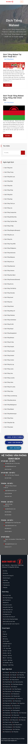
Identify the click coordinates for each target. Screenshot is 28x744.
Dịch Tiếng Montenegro (10, 413)
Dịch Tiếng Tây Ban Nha (10, 221)
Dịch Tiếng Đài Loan (9, 176)
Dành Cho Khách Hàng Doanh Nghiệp (10, 619)
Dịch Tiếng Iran (8, 301)
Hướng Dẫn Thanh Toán (8, 607)
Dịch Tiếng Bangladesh (10, 333)
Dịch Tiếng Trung (8, 172)
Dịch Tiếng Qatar (8, 427)
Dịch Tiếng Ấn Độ (9, 324)
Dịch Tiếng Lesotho (9, 377)
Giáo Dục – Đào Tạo (7, 653)
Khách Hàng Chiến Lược (8, 609)
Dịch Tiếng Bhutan (9, 337)
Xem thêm (7, 85)
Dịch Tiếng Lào (8, 208)
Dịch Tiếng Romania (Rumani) (12, 279)
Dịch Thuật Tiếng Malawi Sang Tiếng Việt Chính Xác (13, 98)
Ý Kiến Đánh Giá (6, 585)
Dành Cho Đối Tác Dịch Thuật (9, 621)
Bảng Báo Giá (5, 602)
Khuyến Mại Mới (6, 582)
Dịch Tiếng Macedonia (10, 400)
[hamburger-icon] (21, 2)
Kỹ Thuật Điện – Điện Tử (8, 662)
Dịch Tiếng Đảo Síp (9, 422)
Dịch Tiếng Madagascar (10, 404)
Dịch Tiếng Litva (8, 373)
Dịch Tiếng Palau (8, 418)
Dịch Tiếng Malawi (9, 59)
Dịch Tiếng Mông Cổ (9, 310)
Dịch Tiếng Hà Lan (9, 261)
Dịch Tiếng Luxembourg (10, 395)
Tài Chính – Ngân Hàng (7, 660)
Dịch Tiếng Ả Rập (8, 225)
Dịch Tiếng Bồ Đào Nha (10, 216)
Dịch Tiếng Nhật (8, 181)
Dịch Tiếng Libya (8, 391)
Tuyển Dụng (5, 580)
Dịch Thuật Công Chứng (8, 597)
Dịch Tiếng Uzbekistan (10, 319)
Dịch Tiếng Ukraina (9, 270)
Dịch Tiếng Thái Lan (9, 203)
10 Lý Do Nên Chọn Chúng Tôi (9, 616)
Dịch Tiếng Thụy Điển (10, 243)
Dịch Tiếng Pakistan (9, 315)
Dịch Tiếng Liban (8, 382)
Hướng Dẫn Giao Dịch (7, 604)
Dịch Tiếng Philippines (10, 248)
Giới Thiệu (5, 570)
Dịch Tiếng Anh (8, 167)
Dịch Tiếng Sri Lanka (9, 386)
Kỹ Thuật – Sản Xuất (7, 650)
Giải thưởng (5, 573)
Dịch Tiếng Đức (8, 194)
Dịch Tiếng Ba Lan (9, 234)
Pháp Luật (5, 634)
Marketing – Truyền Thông (8, 664)
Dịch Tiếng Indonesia (9, 252)
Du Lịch (4, 631)
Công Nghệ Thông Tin (7, 643)
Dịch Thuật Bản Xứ (7, 600)
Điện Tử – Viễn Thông (7, 657)
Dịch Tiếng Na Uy (8, 284)
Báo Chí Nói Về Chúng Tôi (8, 575)
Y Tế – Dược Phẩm (7, 648)
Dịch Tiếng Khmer (9, 306)
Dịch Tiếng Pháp (8, 190)
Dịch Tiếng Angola (9, 346)
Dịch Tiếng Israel (8, 297)
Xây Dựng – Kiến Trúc (7, 655)
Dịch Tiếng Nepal (8, 328)
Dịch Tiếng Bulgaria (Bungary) (12, 230)
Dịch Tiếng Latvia (8, 368)
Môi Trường (5, 638)
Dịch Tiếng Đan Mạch (9, 275)
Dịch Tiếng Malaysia (9, 257)
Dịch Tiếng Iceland (9, 355)
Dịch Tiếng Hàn (8, 185)
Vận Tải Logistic (6, 641)
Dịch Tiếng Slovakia (9, 292)
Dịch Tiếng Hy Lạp (9, 364)
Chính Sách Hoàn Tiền (7, 612)
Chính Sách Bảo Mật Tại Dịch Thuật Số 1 (11, 623)
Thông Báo (5, 587)
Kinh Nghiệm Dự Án (7, 614)
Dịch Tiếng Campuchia (10, 212)
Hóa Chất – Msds (6, 646)
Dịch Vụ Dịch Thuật (7, 595)
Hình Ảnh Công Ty (6, 578)
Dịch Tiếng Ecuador (9, 351)
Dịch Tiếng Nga (8, 199)
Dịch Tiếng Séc (8, 239)
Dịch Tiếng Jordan (9, 360)
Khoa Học (5, 636)
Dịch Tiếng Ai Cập (9, 342)
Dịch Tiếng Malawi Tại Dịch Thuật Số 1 (12, 55)
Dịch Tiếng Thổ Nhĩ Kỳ (10, 288)
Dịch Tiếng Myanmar (9, 266)
